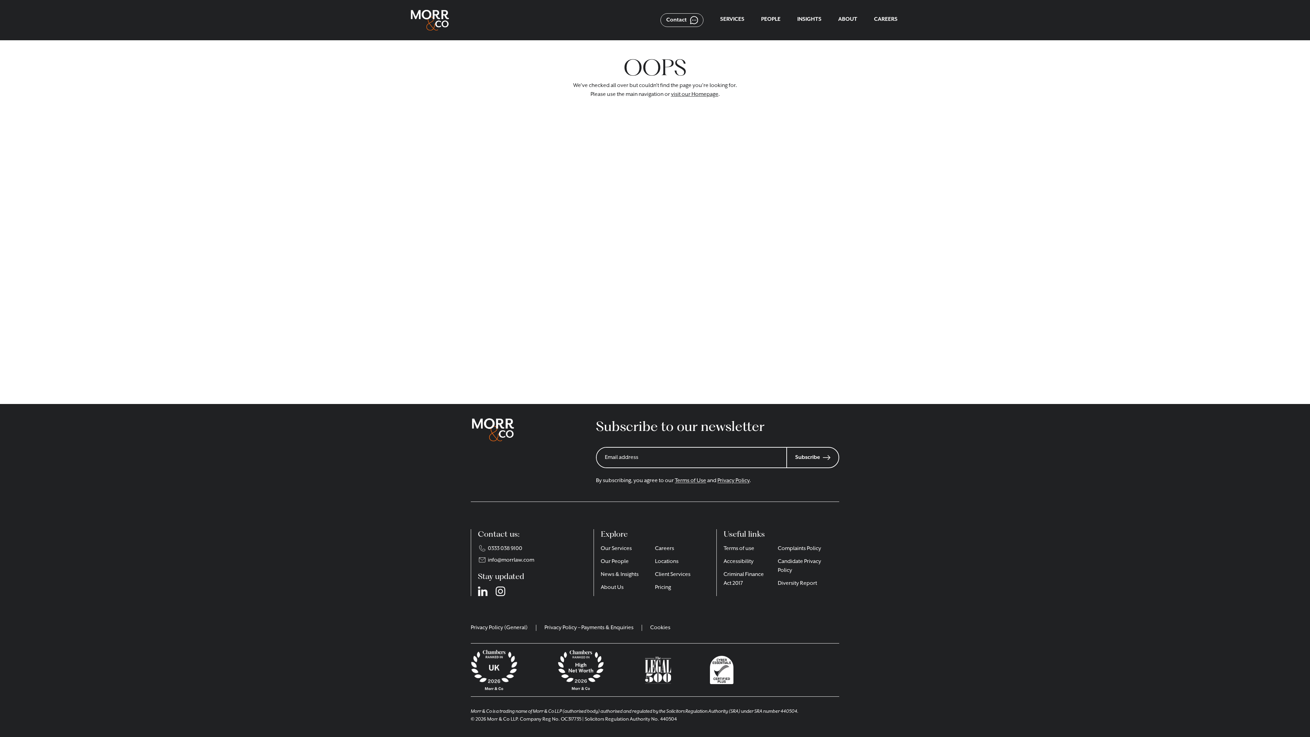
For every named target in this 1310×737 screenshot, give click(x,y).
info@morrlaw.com (511, 560)
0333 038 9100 (505, 549)
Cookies (660, 628)
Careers (664, 549)
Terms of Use (690, 481)
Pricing (663, 587)
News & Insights (620, 575)
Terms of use (739, 549)
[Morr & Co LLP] (430, 20)
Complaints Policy (799, 549)
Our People (615, 562)
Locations (667, 562)
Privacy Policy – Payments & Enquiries (589, 628)
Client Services (672, 575)
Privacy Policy (733, 481)
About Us (612, 587)
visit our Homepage (694, 94)
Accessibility (739, 562)
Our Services (616, 549)
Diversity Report (797, 583)
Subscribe (807, 457)
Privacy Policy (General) (499, 628)
